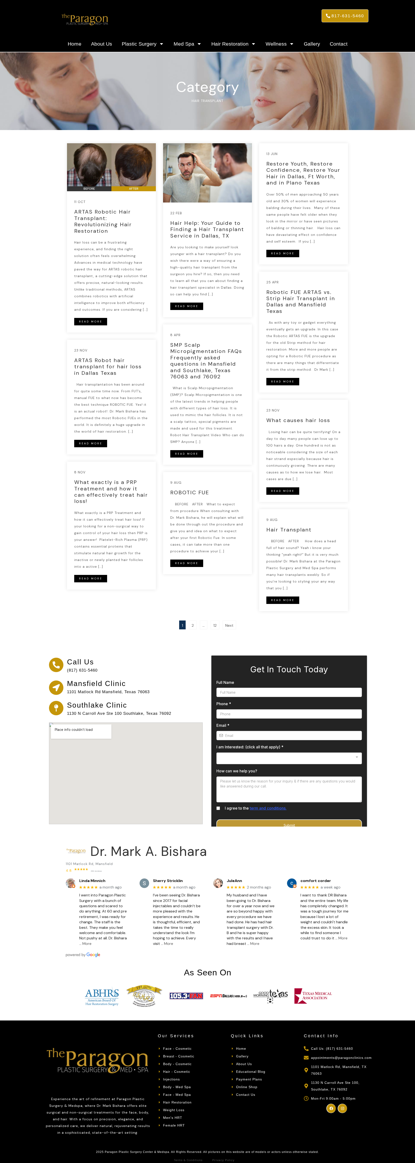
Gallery (312, 44)
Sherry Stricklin (168, 880)
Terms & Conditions (188, 1160)
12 (216, 624)
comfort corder (315, 880)
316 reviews (96, 871)
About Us (101, 44)
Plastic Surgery (139, 44)
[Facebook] (331, 1108)
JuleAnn (234, 880)
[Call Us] (56, 665)
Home (74, 44)
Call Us (80, 662)
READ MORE (90, 321)
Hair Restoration (230, 44)
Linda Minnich (92, 880)
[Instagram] (342, 1108)
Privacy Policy (223, 1160)
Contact (339, 44)
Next (229, 625)
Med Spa (184, 44)
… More (85, 943)
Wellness (276, 44)
